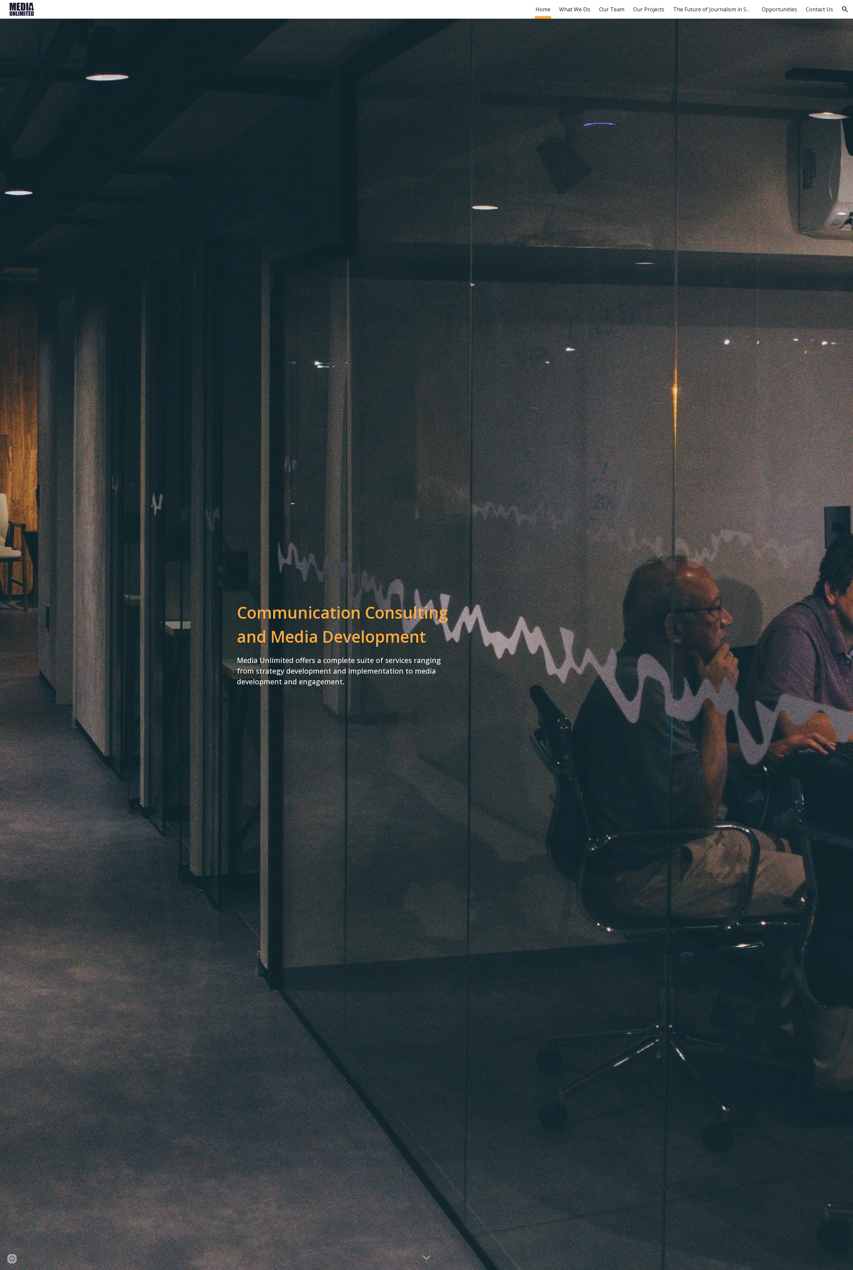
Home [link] (542, 9)
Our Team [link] (611, 9)
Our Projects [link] (648, 9)
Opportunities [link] (779, 9)
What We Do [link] (574, 9)
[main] (344, 644)
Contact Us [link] (819, 9)
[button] (845, 9)
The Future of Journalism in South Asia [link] (713, 9)
